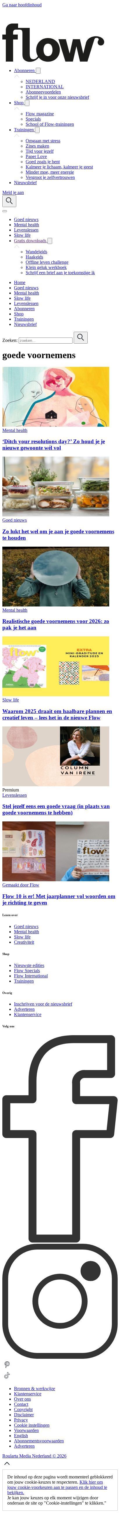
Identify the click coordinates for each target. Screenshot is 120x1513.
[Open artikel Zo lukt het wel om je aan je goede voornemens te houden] (55, 514)
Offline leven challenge (47, 262)
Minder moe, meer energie (50, 172)
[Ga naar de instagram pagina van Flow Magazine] (60, 1357)
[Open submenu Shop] (27, 103)
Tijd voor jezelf (40, 151)
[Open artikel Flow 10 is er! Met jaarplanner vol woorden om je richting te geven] (55, 879)
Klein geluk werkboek (46, 267)
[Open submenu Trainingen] (37, 130)
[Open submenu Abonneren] (38, 71)
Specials (33, 118)
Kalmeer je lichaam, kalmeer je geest (59, 166)
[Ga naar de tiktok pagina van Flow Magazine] (7, 1378)
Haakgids (34, 256)
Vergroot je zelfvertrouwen (50, 177)
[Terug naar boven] (7, 1466)
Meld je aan (13, 192)
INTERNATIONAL (45, 86)
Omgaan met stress (43, 140)
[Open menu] (4, 211)
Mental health (14, 430)
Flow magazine (40, 113)
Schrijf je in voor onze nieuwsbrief (57, 97)
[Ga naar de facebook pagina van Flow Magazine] (60, 1241)
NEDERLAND (40, 81)
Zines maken (37, 145)
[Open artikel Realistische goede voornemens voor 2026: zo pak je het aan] (55, 604)
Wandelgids (36, 251)
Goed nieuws (14, 520)
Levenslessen (14, 795)
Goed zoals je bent (43, 161)
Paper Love (36, 156)
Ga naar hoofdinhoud (22, 4)
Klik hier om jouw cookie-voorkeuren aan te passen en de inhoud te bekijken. (57, 1487)
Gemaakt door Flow (20, 884)
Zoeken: (9, 340)
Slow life (10, 699)
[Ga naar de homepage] (53, 60)
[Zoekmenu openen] (9, 201)
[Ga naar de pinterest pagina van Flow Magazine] (7, 1367)
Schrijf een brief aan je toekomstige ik (60, 272)
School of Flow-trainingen (50, 124)
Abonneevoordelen (43, 91)
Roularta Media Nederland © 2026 (34, 1455)
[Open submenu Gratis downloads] (49, 241)
